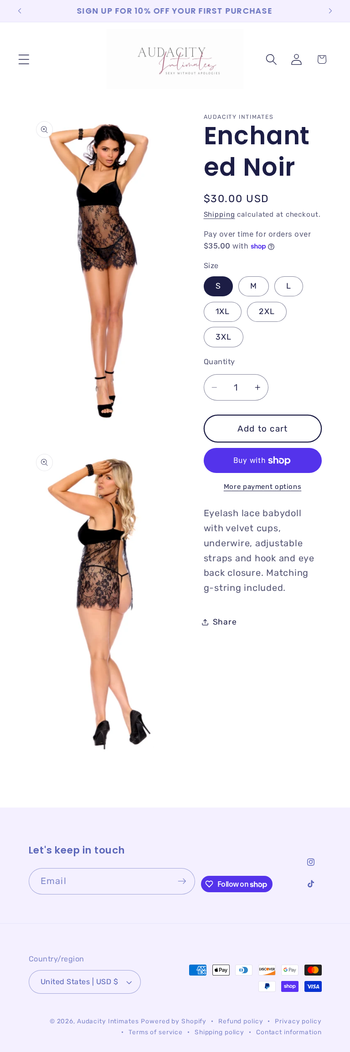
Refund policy (240, 1021)
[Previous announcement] (20, 11)
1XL (223, 311)
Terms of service (156, 1032)
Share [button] (225, 621)
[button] (23, 59)
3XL (224, 336)
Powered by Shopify (173, 1021)
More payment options (263, 487)
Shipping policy (219, 1032)
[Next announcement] (330, 11)
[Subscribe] (182, 881)
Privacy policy (298, 1021)
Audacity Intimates (108, 1021)
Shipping (219, 214)
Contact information (289, 1032)
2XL (267, 311)
